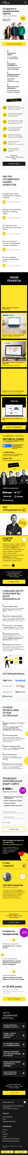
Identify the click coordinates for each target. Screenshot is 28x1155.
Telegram (20, 1152)
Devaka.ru (20, 890)
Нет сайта (7, 822)
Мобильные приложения (9, 1121)
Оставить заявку (7, 1152)
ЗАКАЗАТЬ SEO (14, 1092)
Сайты (4, 1119)
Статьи (4, 1136)
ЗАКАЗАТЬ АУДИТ (14, 829)
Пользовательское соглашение (11, 1138)
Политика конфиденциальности (11, 1140)
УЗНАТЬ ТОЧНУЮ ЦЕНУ (14, 999)
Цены (4, 1131)
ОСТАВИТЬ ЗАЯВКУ (14, 581)
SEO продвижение (7, 1116)
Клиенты (5, 1129)
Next (22, 876)
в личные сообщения (13, 1108)
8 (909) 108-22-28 (8, 1102)
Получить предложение (14, 44)
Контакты (5, 1134)
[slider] (14, 940)
